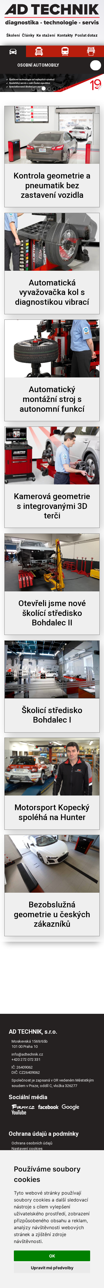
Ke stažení (45, 35)
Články (28, 35)
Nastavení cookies (27, 1148)
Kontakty (65, 35)
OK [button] (52, 1255)
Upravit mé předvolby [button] (52, 1267)
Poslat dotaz (86, 35)
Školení (13, 35)
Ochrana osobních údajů (32, 1143)
